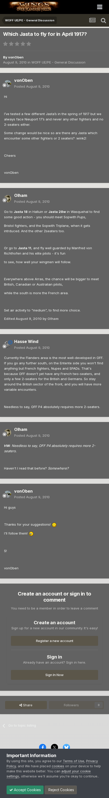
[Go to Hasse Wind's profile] (7, 344)
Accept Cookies (27, 790)
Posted (32, 86)
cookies (58, 766)
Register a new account (54, 641)
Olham (20, 195)
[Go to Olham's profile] (7, 198)
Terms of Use (73, 761)
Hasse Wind (26, 341)
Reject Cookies (60, 790)
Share (27, 705)
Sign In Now (54, 675)
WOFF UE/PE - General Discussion (58, 62)
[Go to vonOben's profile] (7, 83)
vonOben (16, 57)
